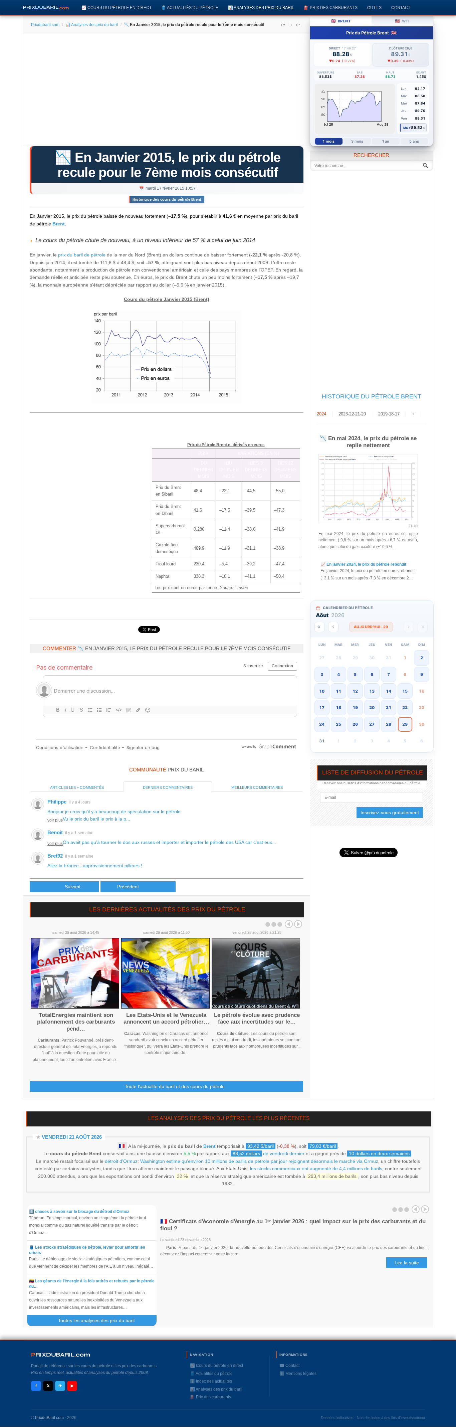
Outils (374, 7)
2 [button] (421, 657)
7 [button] (388, 674)
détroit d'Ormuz (121, 1161)
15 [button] (405, 691)
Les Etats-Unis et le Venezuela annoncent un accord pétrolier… (166, 1018)
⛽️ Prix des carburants (331, 7)
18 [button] (338, 707)
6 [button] (372, 674)
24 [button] (321, 724)
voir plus (55, 820)
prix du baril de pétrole (81, 254)
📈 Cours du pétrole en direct (116, 7)
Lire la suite (407, 1262)
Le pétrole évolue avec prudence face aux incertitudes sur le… (257, 1018)
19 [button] (355, 707)
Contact (400, 7)
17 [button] (321, 707)
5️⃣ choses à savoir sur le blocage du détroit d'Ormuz (79, 1211)
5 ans (414, 141)
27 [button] (372, 724)
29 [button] (405, 724)
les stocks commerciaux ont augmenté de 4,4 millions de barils (316, 1168)
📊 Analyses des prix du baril (261, 7)
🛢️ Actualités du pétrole (189, 7)
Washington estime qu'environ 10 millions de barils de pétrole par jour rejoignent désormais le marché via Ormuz (259, 1161)
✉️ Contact (289, 1365)
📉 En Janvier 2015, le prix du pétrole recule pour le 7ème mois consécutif (167, 165)
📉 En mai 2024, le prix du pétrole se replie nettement (368, 441)
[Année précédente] (319, 627)
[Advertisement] (166, 92)
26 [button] (355, 724)
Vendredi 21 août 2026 (72, 1137)
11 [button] (338, 691)
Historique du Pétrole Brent (371, 396)
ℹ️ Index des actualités (211, 1381)
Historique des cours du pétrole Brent (167, 199)
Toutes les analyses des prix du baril (100, 1320)
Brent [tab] (341, 20)
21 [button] (388, 707)
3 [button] (321, 674)
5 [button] (355, 674)
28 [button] (388, 724)
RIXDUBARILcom (60, 1354)
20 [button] (372, 707)
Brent (58, 223)
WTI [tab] (402, 20)
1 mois (328, 141)
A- (297, 24)
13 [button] (372, 691)
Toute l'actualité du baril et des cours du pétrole (175, 1086)
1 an (385, 141)
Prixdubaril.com (45, 24)
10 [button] (321, 691)
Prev (289, 924)
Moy (407, 128)
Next (298, 924)
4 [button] (338, 674)
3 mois (357, 141)
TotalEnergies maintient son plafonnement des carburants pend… (76, 1022)
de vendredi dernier (268, 1153)
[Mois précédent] (333, 627)
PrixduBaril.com (49, 1418)
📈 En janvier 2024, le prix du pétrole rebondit (363, 564)
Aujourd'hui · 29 (371, 627)
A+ (283, 24)
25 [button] (338, 724)
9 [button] (421, 674)
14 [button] (388, 691)
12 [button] (355, 691)
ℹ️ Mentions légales (297, 1373)
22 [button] (405, 707)
